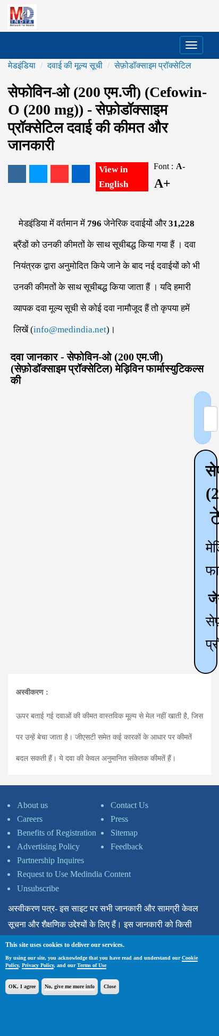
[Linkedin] (81, 174)
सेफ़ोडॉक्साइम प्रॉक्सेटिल (152, 65)
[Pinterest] (59, 174)
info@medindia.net (69, 329)
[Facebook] (17, 174)
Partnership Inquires (50, 860)
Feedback (127, 846)
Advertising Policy (48, 846)
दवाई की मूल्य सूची (75, 65)
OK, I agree (22, 986)
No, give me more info (70, 986)
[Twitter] (38, 174)
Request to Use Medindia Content (74, 874)
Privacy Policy (38, 965)
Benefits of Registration (56, 832)
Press (119, 818)
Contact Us (129, 805)
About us (32, 805)
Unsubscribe (38, 888)
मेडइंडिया (22, 65)
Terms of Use (91, 965)
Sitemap (124, 832)
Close (110, 986)
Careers (30, 818)
